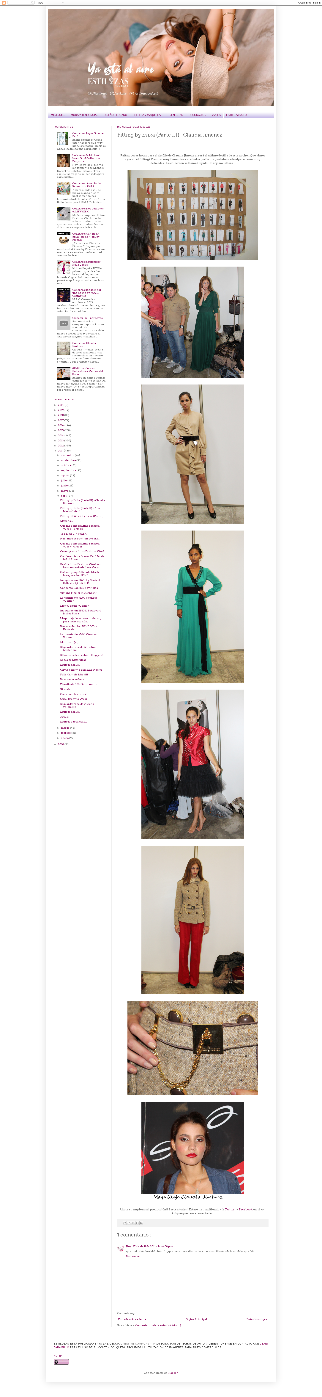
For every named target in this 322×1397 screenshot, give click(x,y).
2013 (61, 440)
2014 (61, 435)
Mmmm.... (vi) (69, 642)
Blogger (173, 1372)
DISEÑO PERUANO (115, 114)
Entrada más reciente (132, 1319)
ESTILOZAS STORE (238, 114)
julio (64, 480)
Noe (128, 1246)
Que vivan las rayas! (73, 694)
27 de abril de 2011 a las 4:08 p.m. (153, 1246)
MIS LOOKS (58, 114)
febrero (66, 732)
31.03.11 (64, 716)
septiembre (69, 470)
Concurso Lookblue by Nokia (79, 587)
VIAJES (216, 114)
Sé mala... (66, 689)
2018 (61, 415)
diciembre (68, 455)
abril (64, 495)
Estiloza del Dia (70, 664)
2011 (61, 450)
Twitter (230, 1209)
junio (64, 485)
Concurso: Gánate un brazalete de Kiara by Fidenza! (86, 236)
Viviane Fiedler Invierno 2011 (79, 592)
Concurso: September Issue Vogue (86, 263)
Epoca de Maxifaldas (73, 659)
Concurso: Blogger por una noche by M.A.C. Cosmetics (86, 292)
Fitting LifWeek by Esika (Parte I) (81, 516)
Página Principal (196, 1319)
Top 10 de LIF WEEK (73, 533)
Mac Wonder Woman (74, 605)
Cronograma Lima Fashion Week (82, 551)
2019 (61, 409)
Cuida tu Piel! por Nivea (87, 317)
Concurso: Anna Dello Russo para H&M (86, 185)
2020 (61, 404)
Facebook (246, 1209)
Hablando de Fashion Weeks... (80, 538)
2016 (61, 425)
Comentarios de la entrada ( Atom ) (158, 1325)
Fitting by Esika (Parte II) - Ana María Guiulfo (80, 509)
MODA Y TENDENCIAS (84, 114)
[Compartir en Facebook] (137, 1223)
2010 (61, 744)
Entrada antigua (257, 1319)
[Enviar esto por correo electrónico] (125, 1223)
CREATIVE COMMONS (135, 1343)
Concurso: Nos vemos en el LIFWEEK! (88, 210)
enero (65, 737)
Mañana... (66, 520)
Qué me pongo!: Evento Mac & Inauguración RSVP (79, 573)
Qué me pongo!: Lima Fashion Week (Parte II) (80, 527)
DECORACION (197, 114)
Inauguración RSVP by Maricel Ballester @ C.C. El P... (80, 581)
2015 (61, 430)
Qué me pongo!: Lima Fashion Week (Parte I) (80, 545)
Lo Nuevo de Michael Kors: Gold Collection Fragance (86, 158)
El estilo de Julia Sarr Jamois (78, 684)
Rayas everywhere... (73, 679)
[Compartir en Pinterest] (141, 1223)
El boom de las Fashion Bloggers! (81, 654)
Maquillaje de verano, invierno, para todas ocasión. (80, 620)
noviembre (68, 460)
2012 (61, 445)
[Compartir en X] (133, 1223)
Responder (133, 1256)
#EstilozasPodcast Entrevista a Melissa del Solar (87, 371)
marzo (65, 727)
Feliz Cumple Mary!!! (74, 674)
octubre (66, 465)
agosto (65, 475)
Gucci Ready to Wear (73, 698)
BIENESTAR (176, 114)
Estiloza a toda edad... (73, 721)
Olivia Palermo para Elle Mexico (81, 669)
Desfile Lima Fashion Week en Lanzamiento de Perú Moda (80, 566)
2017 (61, 420)
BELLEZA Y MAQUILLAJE (148, 114)
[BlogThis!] (129, 1223)
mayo (65, 490)
